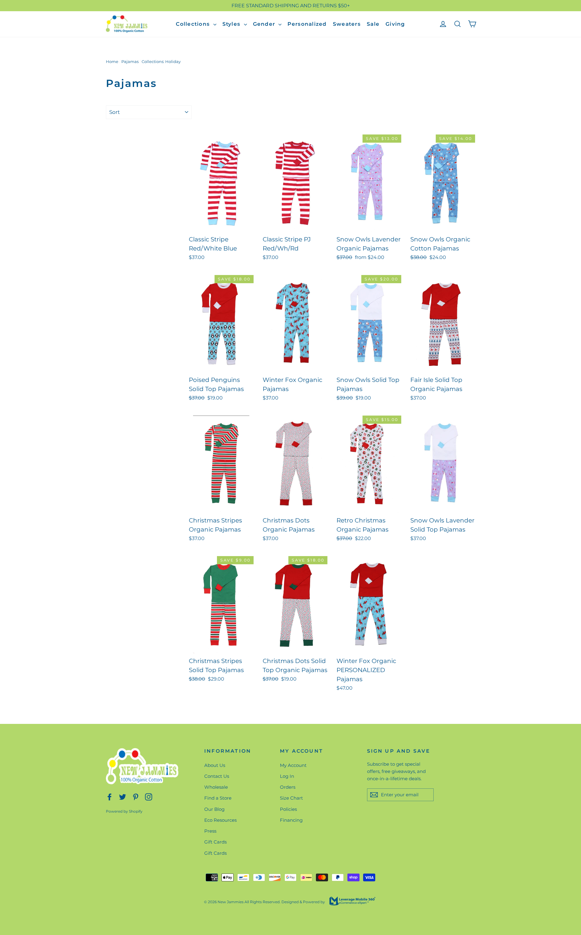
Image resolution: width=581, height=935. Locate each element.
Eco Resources (220, 820)
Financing (291, 820)
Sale (373, 24)
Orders (287, 787)
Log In (287, 776)
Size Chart (291, 798)
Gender (265, 24)
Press (210, 831)
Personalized (307, 24)
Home (112, 61)
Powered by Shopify (124, 811)
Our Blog (214, 809)
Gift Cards (215, 842)
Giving (395, 24)
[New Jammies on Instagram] (148, 796)
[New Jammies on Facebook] (109, 796)
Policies (288, 809)
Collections (194, 24)
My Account (293, 765)
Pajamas (130, 61)
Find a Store (217, 798)
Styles (232, 24)
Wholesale (216, 787)
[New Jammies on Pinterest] (135, 796)
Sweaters (347, 24)
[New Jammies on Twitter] (122, 796)
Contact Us (216, 776)
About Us (214, 765)
